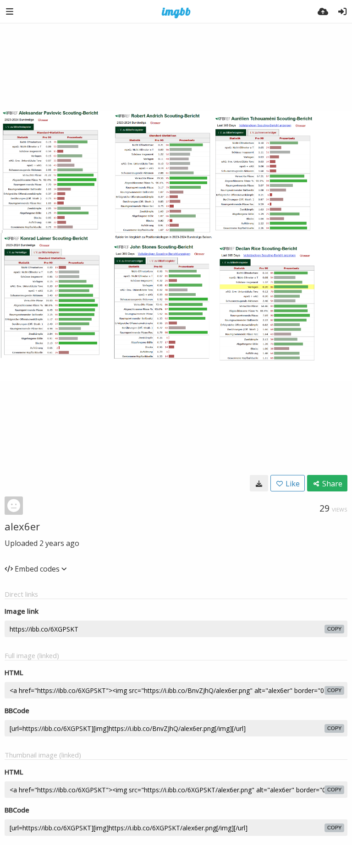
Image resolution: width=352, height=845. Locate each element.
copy (334, 629)
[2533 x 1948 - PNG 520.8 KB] (259, 483)
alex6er (22, 526)
